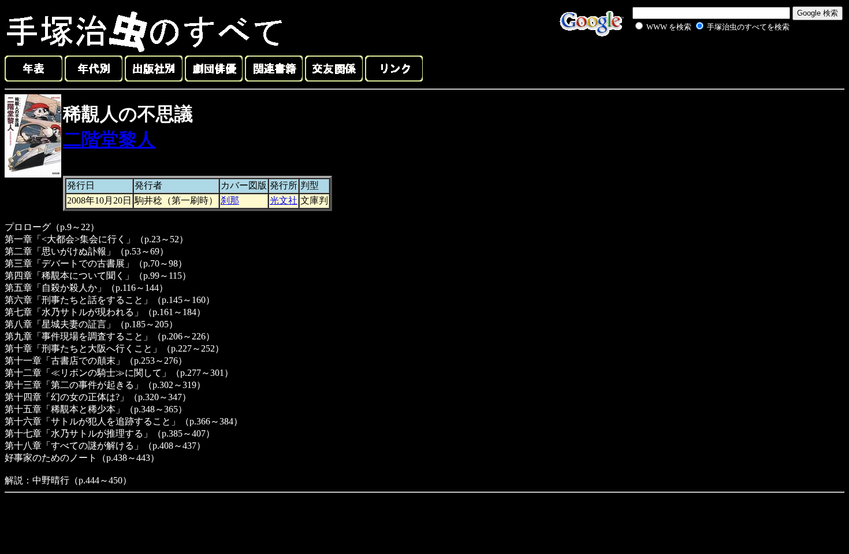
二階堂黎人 (109, 139)
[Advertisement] (700, 60)
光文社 (283, 200)
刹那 (230, 200)
